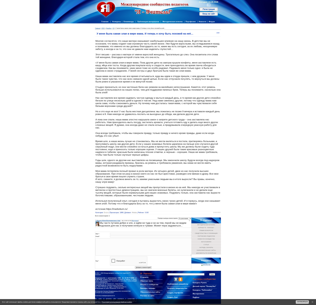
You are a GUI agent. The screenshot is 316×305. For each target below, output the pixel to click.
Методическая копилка (173, 22)
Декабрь (108, 28)
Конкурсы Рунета (200, 283)
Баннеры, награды (147, 288)
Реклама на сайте (147, 296)
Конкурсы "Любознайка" (202, 290)
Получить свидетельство (177, 288)
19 (113, 28)
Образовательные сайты (150, 292)
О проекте (144, 277)
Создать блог (172, 297)
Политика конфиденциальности (105, 295)
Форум (212, 22)
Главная (104, 22)
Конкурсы (116, 22)
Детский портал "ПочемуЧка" (204, 286)
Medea (134, 212)
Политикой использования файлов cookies (117, 302)
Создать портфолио (175, 293)
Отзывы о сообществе (149, 285)
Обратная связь (146, 281)
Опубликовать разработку (177, 284)
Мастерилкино (198, 294)
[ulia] (99, 223)
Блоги (106, 212)
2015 (103, 28)
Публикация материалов (148, 22)
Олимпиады (128, 22)
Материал (135, 220)
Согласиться (302, 301)
